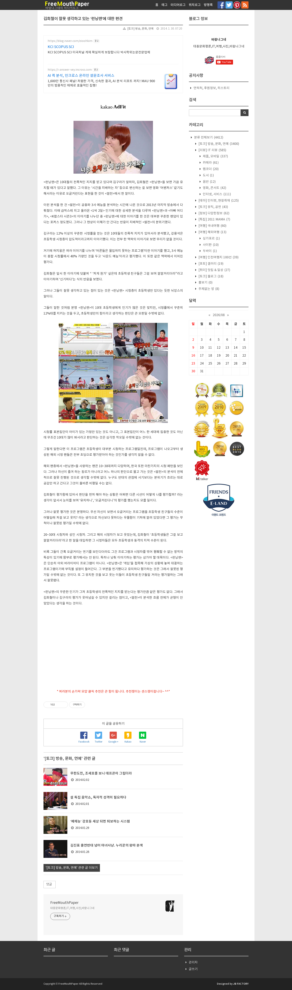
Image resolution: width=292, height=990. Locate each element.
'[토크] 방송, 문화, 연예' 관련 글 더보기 (72, 868)
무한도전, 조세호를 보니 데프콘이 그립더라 (101, 773)
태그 (164, 5)
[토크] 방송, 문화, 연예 (140, 28)
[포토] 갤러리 (210, 264)
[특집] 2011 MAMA (214, 219)
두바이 (209, 251)
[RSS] (244, 5)
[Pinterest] (237, 5)
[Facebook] (221, 5)
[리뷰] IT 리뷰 (212, 150)
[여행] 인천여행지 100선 (218, 257)
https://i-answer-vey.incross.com (70, 69)
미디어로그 (178, 5)
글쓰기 (193, 969)
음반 (209, 182)
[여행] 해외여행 (212, 232)
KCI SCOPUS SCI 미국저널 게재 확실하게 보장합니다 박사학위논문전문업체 (99, 52)
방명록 (208, 5)
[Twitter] (229, 5)
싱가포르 (211, 238)
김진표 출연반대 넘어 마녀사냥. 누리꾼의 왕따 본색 (106, 846)
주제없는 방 (208, 289)
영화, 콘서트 (214, 188)
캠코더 (210, 169)
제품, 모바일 (215, 156)
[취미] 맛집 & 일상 (214, 270)
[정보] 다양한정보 (213, 213)
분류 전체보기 (208, 137)
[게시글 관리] (63, 705)
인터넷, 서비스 (216, 194)
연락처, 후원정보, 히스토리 (211, 88)
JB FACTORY (240, 983)
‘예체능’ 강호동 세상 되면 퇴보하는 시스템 (100, 822)
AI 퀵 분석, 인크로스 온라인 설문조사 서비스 (81, 76)
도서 (208, 175)
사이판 (210, 245)
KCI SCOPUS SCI (61, 47)
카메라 (210, 163)
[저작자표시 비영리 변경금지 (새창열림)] (90, 704)
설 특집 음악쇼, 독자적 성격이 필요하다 (98, 798)
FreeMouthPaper (64, 903)
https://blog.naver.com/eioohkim (70, 41)
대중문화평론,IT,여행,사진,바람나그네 (72, 908)
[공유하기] (58, 705)
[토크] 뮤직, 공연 (213, 207)
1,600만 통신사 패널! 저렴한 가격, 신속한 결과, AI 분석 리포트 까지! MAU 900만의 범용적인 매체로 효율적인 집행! (101, 83)
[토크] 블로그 (210, 276)
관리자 (193, 962)
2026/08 (219, 315)
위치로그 (195, 5)
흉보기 (205, 282)
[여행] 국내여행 (212, 226)
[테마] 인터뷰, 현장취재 (218, 200)
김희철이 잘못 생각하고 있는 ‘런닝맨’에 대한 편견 (83, 18)
